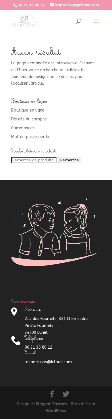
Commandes (23, 128)
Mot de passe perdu (30, 136)
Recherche (69, 160)
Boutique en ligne (28, 110)
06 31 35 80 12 (31, 5)
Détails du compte (29, 119)
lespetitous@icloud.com (48, 362)
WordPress (56, 410)
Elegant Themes (51, 404)
